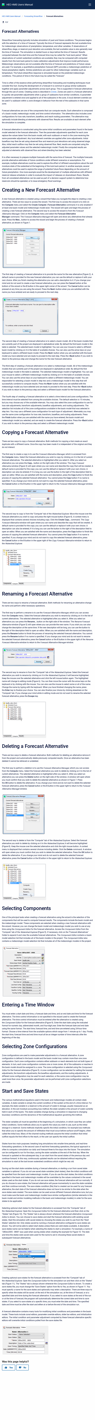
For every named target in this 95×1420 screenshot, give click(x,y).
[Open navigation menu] (90, 5)
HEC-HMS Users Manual (19, 4)
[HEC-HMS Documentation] (3, 4)
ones (54, 92)
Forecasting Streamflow (33, 16)
